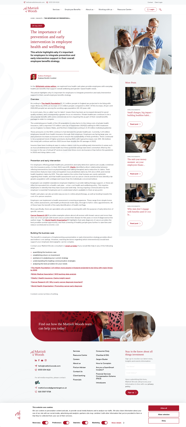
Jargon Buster (102, 359)
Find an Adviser (79, 367)
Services (56, 9)
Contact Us (77, 371)
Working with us (105, 9)
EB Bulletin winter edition (46, 86)
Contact (150, 2)
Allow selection (164, 414)
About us (89, 9)
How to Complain (103, 363)
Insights (39, 18)
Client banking (79, 375)
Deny (164, 421)
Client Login (158, 2)
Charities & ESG (102, 355)
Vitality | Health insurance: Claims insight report (51, 278)
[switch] (66, 422)
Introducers (101, 383)
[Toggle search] (160, 9)
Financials (77, 380)
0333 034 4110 (44, 370)
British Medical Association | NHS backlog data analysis (54, 274)
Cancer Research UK (39, 215)
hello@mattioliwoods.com (49, 366)
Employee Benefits (73, 9)
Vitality (73, 167)
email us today (71, 246)
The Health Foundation (50, 103)
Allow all (163, 408)
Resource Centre (124, 9)
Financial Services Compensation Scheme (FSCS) (106, 376)
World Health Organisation (56, 220)
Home (33, 18)
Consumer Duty (102, 351)
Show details (116, 423)
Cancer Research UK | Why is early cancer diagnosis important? (57, 282)
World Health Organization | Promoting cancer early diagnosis (57, 286)
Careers (76, 359)
